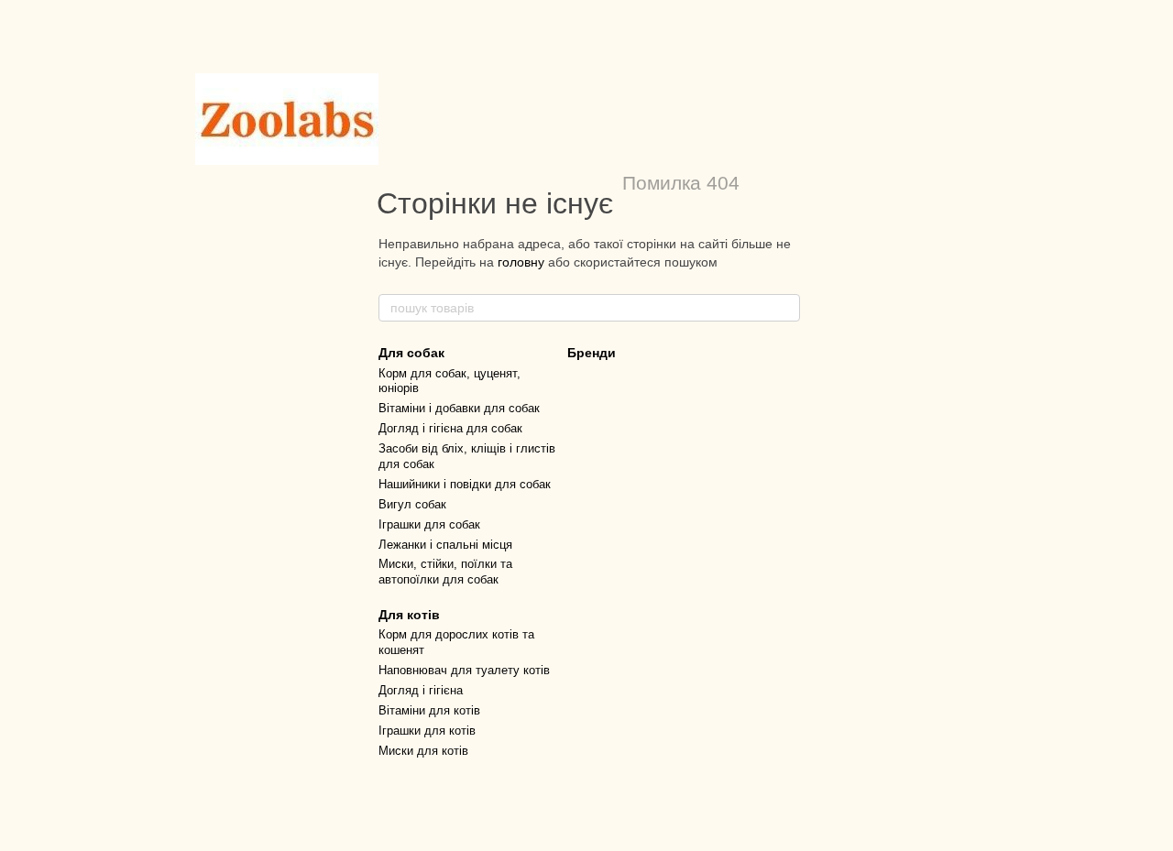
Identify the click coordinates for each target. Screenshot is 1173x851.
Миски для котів (423, 751)
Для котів (409, 614)
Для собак (411, 352)
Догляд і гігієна (420, 690)
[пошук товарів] (785, 308)
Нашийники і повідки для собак (464, 484)
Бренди (591, 352)
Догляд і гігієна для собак (450, 428)
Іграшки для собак (429, 524)
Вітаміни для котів (429, 710)
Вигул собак (412, 504)
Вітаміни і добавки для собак (459, 408)
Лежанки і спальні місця (445, 544)
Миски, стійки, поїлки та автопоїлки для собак (445, 571)
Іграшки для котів (427, 730)
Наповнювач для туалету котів (464, 670)
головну (521, 262)
